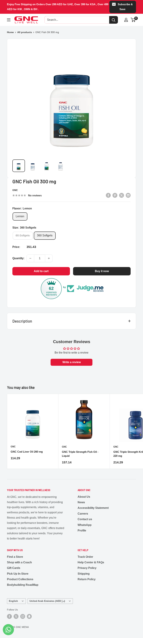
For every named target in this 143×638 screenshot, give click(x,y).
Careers (83, 513)
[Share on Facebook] (108, 195)
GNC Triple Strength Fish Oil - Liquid (80, 453)
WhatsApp (85, 524)
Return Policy (87, 579)
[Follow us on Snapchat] (29, 616)
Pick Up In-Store (17, 573)
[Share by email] (128, 195)
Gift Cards (13, 567)
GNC (15, 190)
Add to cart (41, 271)
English (13, 601)
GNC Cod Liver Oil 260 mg (27, 451)
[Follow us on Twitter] (16, 616)
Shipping (84, 573)
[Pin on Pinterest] (114, 195)
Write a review (71, 362)
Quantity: (18, 258)
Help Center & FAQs (91, 562)
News (81, 502)
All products (24, 32)
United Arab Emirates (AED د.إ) (47, 601)
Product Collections (20, 579)
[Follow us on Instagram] (22, 616)
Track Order (85, 556)
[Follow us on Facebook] (9, 616)
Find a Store (15, 556)
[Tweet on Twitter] (121, 195)
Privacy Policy (87, 567)
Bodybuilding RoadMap (22, 584)
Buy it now (102, 271)
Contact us (85, 519)
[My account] (126, 20)
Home (10, 32)
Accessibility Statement (93, 507)
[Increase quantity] (48, 258)
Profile (82, 530)
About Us (84, 496)
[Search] (113, 20)
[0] (133, 20)
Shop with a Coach (19, 562)
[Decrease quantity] (30, 258)
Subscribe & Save (125, 7)
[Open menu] (8, 19)
